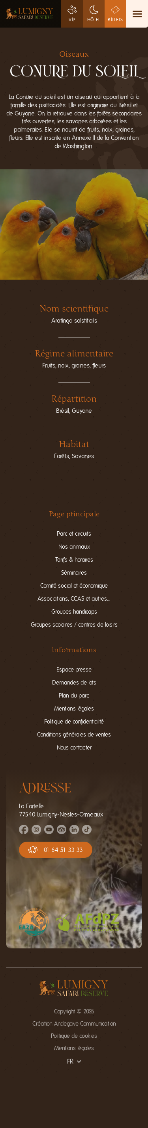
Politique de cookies (74, 1036)
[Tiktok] (87, 832)
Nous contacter (74, 747)
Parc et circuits (74, 534)
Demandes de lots (74, 682)
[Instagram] (36, 832)
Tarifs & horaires (74, 560)
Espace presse (74, 669)
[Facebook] (23, 832)
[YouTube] (49, 832)
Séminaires (74, 573)
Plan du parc (74, 695)
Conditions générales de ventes (74, 734)
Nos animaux (74, 547)
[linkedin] (74, 832)
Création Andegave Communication (74, 1024)
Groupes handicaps (74, 612)
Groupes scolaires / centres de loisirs (74, 625)
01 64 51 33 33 (63, 849)
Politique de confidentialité (74, 721)
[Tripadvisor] (61, 832)
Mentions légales (74, 708)
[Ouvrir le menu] (137, 14)
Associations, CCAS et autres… (74, 599)
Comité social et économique (74, 586)
